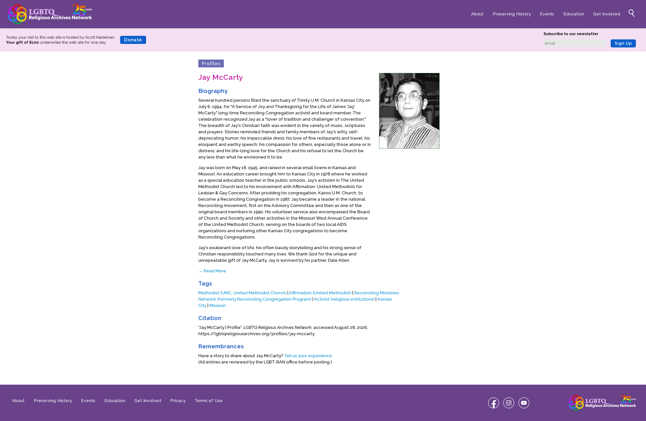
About (477, 14)
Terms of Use (209, 400)
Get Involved (606, 14)
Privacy (178, 400)
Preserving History (512, 14)
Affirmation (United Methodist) (320, 292)
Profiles (211, 63)
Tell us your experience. (308, 355)
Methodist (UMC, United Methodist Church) (242, 292)
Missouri (217, 305)
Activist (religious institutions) (344, 299)
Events (547, 14)
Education (573, 14)
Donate (133, 39)
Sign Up (623, 43)
